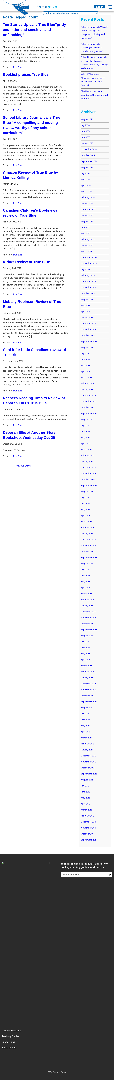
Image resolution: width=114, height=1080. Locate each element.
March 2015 (86, 594)
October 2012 (88, 768)
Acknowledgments (11, 1030)
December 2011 (88, 822)
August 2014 (87, 636)
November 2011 (88, 828)
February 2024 (88, 197)
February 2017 (87, 456)
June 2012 (85, 792)
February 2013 (87, 744)
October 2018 (88, 335)
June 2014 (85, 648)
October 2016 (88, 480)
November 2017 (88, 401)
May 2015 (85, 582)
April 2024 (86, 185)
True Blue (17, 67)
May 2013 (85, 726)
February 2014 (87, 672)
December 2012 (88, 756)
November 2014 (88, 618)
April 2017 (85, 443)
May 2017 (85, 437)
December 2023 (88, 209)
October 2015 (88, 552)
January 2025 (87, 143)
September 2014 (89, 630)
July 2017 (85, 425)
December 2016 (88, 468)
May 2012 (85, 798)
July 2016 (85, 498)
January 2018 (87, 389)
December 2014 (88, 612)
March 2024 (86, 191)
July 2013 (85, 714)
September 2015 (89, 558)
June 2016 (85, 504)
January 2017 (87, 462)
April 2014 (85, 660)
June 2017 (85, 431)
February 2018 (87, 383)
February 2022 (88, 239)
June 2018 (85, 359)
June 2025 (85, 137)
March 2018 (86, 377)
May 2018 (85, 365)
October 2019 (88, 293)
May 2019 (85, 305)
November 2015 (88, 546)
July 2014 (85, 642)
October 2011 (87, 834)
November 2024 (89, 149)
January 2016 (87, 534)
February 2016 (87, 528)
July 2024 (85, 173)
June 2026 (85, 131)
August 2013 (87, 708)
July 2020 (85, 269)
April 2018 (85, 371)
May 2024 (85, 179)
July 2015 (85, 570)
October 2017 (88, 407)
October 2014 (88, 624)
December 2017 (88, 395)
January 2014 (87, 678)
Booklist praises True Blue (26, 74)
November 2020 (89, 263)
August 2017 (87, 419)
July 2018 (85, 353)
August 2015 (87, 564)
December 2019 (88, 281)
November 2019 (88, 287)
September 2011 (88, 840)
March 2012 (86, 810)
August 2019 (87, 299)
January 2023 (87, 215)
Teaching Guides (10, 1036)
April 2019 (85, 311)
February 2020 (88, 275)
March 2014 (86, 666)
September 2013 (89, 702)
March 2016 (86, 522)
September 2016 (89, 486)
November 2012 (88, 762)
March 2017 (86, 449)
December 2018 (88, 323)
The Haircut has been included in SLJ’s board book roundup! (94, 95)
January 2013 (87, 750)
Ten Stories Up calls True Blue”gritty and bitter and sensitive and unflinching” (34, 29)
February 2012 (87, 816)
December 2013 (88, 684)
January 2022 (87, 245)
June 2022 (85, 227)
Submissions (8, 1042)
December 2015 (88, 540)
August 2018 (87, 347)
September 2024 (89, 161)
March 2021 (86, 251)
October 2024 (88, 155)
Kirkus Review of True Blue (26, 262)
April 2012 (85, 804)
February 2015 (87, 600)
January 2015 (87, 606)
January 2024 (87, 203)
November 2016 (88, 474)
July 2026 (85, 125)
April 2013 (85, 732)
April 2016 (85, 516)
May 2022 (85, 233)
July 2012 (85, 786)
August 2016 (87, 492)
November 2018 (88, 329)
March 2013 (86, 738)
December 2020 (89, 257)
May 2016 (85, 510)
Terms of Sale (9, 1047)
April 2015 (85, 588)
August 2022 (87, 221)
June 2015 (85, 576)
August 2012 (87, 780)
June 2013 (85, 720)
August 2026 (87, 119)
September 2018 (89, 341)
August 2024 (87, 167)
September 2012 (89, 774)
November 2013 (88, 690)
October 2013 (88, 696)
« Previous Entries (22, 466)
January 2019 (87, 317)
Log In (99, 6)
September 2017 (89, 413)
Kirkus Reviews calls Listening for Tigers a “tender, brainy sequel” (92, 48)
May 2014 (85, 654)
